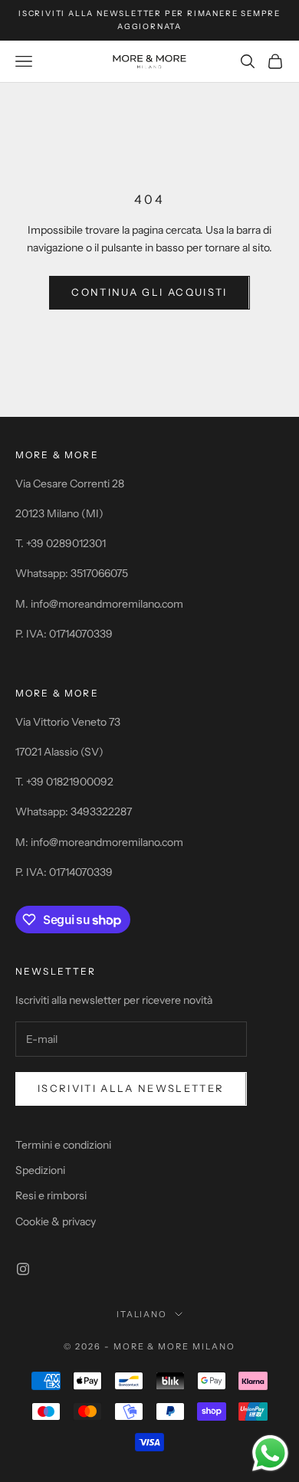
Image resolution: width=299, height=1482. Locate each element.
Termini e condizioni (63, 1145)
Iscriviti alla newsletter (131, 1088)
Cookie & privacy (55, 1221)
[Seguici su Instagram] (23, 1269)
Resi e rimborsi (51, 1195)
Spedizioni (40, 1170)
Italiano (142, 1314)
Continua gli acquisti (149, 292)
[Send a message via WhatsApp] (270, 1453)
